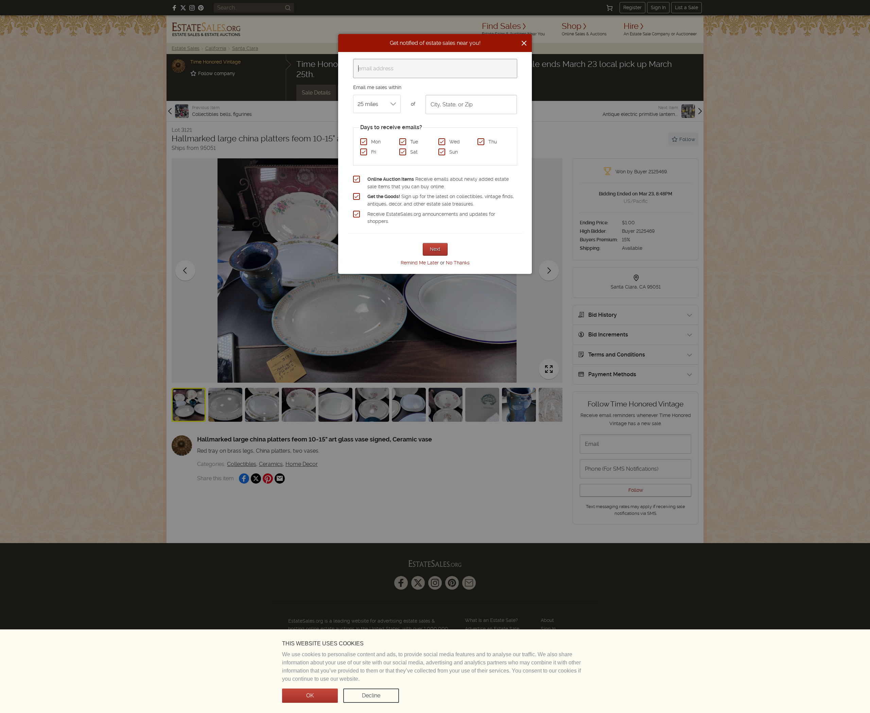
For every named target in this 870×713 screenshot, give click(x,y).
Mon (376, 141)
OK (310, 695)
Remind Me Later (420, 262)
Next (435, 249)
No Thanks (458, 262)
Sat (414, 152)
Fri (373, 152)
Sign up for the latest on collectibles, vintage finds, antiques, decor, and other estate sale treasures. (440, 200)
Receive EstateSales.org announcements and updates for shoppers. (431, 217)
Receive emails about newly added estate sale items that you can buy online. (438, 182)
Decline (371, 695)
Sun (453, 152)
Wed (454, 141)
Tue (414, 141)
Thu (492, 141)
